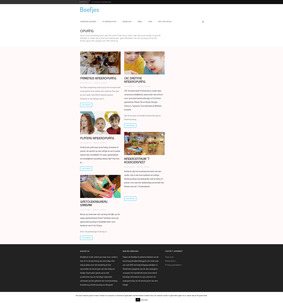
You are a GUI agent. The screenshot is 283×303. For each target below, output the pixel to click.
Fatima (131, 166)
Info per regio (165, 22)
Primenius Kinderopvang (98, 78)
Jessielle (88, 83)
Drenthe (97, 83)
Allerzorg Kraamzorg (102, 2)
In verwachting (109, 22)
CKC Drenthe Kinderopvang (134, 80)
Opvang (104, 83)
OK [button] (138, 300)
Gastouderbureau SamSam (93, 203)
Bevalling (127, 22)
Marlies (132, 86)
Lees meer (144, 300)
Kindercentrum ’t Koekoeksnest (136, 160)
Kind (150, 22)
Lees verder (86, 104)
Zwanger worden (88, 22)
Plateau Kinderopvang (97, 138)
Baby (140, 22)
